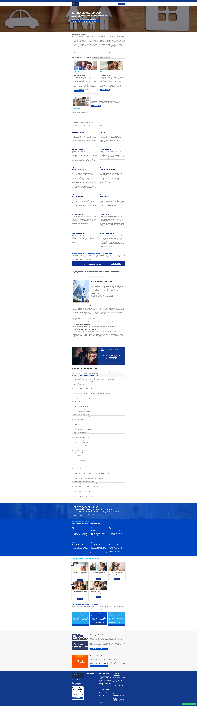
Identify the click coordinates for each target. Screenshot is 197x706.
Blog (109, 3)
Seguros (90, 3)
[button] (189, 704)
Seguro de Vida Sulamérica (116, 613)
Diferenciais (96, 3)
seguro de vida (87, 372)
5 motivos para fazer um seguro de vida (98, 591)
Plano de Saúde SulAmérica (95, 658)
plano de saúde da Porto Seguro (97, 643)
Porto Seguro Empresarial (100, 637)
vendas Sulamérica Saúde (102, 663)
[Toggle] (73, 375)
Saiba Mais (80, 599)
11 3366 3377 (122, 685)
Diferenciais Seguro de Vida (91, 683)
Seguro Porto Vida (90, 677)
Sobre (88, 3)
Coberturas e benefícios (79, 75)
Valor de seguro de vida (117, 572)
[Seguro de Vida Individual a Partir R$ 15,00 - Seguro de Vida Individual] (75, 4)
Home (85, 3)
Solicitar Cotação (89, 692)
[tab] (82, 57)
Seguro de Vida (81, 511)
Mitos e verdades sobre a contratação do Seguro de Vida (80, 573)
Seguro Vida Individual (90, 679)
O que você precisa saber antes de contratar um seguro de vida (80, 592)
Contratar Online (113, 3)
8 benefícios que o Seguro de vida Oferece (98, 573)
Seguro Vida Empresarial (91, 681)
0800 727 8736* (116, 698)
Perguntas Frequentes (103, 3)
